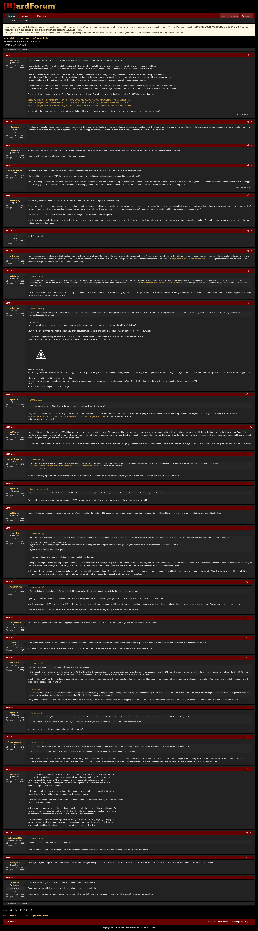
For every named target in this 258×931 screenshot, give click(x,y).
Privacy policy (237, 922)
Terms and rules (223, 922)
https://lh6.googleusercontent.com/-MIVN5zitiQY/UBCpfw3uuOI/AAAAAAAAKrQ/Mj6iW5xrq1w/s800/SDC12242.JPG (79, 102)
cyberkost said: (36, 276)
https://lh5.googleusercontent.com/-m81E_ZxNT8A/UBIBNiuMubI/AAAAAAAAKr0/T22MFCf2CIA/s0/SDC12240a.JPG (79, 105)
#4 (251, 165)
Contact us (211, 922)
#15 (251, 528)
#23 (251, 833)
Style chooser (10, 922)
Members (41, 16)
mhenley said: (35, 663)
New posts (25, 16)
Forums (11, 16)
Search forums (23, 20)
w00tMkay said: (36, 309)
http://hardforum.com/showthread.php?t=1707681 (193, 259)
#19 (251, 658)
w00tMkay (9, 45)
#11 (251, 427)
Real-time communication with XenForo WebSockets (136, 928)
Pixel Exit (113, 928)
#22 (251, 769)
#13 (251, 483)
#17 (251, 618)
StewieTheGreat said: (38, 489)
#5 (251, 195)
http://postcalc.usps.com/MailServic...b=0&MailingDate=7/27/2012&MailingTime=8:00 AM (67, 416)
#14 (251, 508)
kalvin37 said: (35, 713)
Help (246, 922)
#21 (251, 737)
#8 (251, 271)
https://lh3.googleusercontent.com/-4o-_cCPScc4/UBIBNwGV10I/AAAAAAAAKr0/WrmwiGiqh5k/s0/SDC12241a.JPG (79, 100)
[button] (33, 15)
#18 (251, 638)
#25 (251, 877)
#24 (251, 857)
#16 (251, 582)
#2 (251, 122)
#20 (251, 707)
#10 (251, 394)
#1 (251, 55)
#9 (251, 303)
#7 (251, 251)
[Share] (248, 55)
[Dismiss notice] (252, 27)
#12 (251, 454)
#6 (251, 231)
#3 (251, 145)
